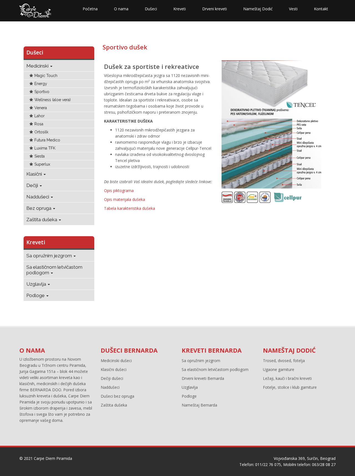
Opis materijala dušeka (124, 199)
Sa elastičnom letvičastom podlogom (54, 269)
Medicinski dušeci (116, 360)
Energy (40, 83)
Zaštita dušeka (42, 219)
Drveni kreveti (214, 8)
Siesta (39, 156)
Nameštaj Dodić (258, 8)
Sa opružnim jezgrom (49, 255)
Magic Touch (45, 75)
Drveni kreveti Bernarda (203, 378)
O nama (121, 8)
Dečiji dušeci (112, 378)
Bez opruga (39, 208)
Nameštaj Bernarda (199, 405)
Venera (40, 108)
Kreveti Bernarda (212, 350)
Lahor (39, 116)
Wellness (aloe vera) (52, 100)
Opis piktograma (119, 190)
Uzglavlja (36, 284)
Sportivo (41, 91)
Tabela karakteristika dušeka (129, 208)
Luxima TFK (44, 148)
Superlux (42, 164)
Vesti (293, 8)
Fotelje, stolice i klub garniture (290, 387)
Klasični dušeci (113, 369)
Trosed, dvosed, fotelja (284, 360)
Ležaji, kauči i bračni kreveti (287, 378)
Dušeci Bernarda (129, 350)
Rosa (38, 124)
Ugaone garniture (278, 369)
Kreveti (179, 8)
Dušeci (151, 8)
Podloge (36, 295)
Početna (90, 8)
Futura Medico (47, 140)
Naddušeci (38, 197)
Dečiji (32, 185)
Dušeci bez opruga (117, 396)
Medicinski (38, 66)
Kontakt (321, 8)
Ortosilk (41, 132)
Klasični (34, 174)
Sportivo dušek (125, 47)
